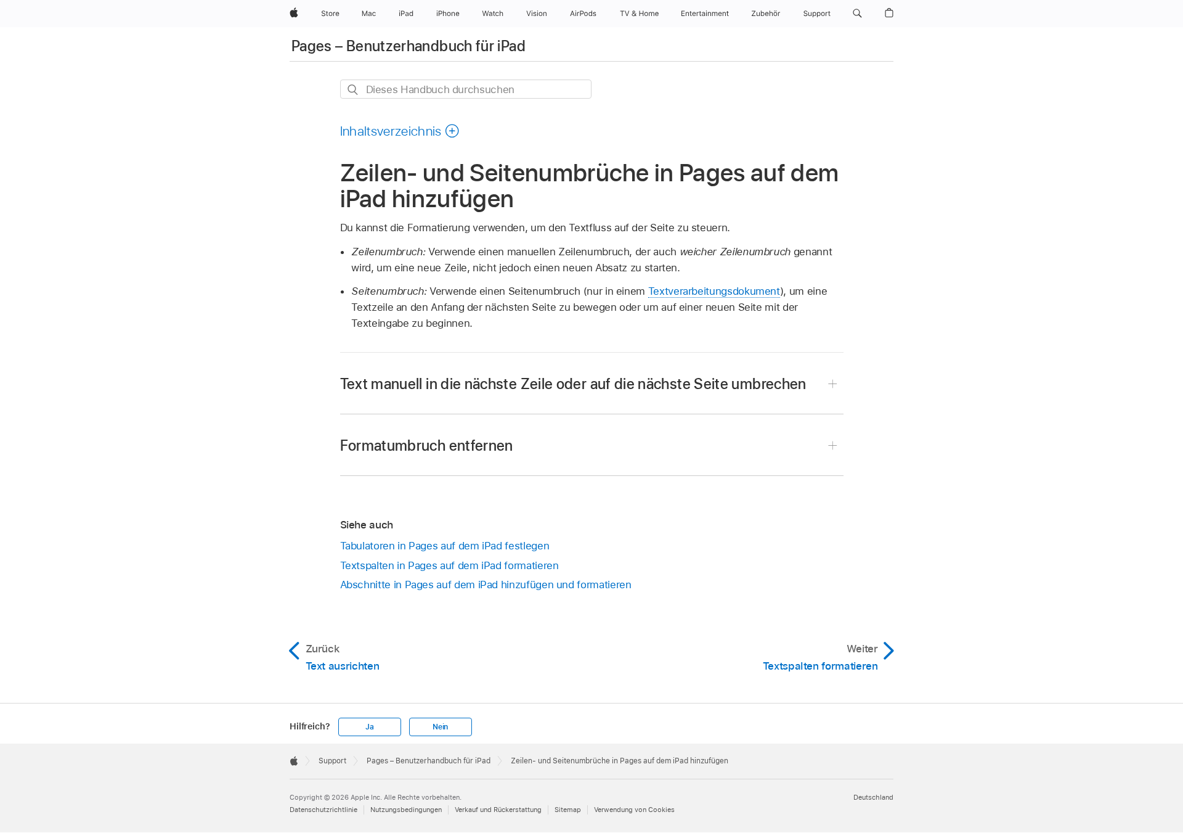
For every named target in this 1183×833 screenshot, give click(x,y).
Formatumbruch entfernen (426, 445)
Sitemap (568, 809)
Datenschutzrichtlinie (323, 809)
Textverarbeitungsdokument (714, 291)
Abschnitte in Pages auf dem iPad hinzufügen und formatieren (486, 584)
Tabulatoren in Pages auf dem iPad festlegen (445, 546)
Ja (369, 727)
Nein (440, 727)
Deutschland (873, 797)
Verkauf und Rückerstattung (498, 809)
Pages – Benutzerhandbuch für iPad (408, 46)
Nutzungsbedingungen (406, 809)
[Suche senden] (353, 89)
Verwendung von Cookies (634, 809)
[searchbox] (466, 89)
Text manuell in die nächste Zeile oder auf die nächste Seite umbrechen (573, 384)
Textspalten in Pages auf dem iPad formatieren (449, 565)
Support (332, 761)
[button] (857, 13)
